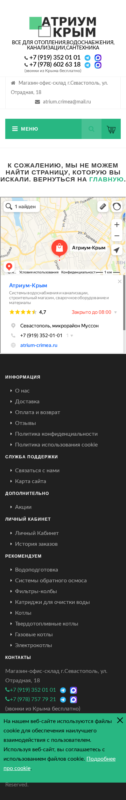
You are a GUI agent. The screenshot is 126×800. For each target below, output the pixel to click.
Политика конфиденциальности (56, 434)
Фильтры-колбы (36, 591)
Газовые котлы (34, 634)
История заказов (36, 544)
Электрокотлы (33, 645)
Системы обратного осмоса (51, 580)
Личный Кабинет (37, 533)
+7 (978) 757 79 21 (33, 699)
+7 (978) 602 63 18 (54, 65)
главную (106, 179)
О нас (22, 391)
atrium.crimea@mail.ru (67, 102)
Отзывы (25, 423)
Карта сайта (30, 481)
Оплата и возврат (37, 412)
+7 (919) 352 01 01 (54, 58)
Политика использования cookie (56, 445)
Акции (23, 507)
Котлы (23, 613)
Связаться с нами (37, 470)
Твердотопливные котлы (46, 624)
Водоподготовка (36, 570)
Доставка (27, 401)
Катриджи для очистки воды (52, 602)
